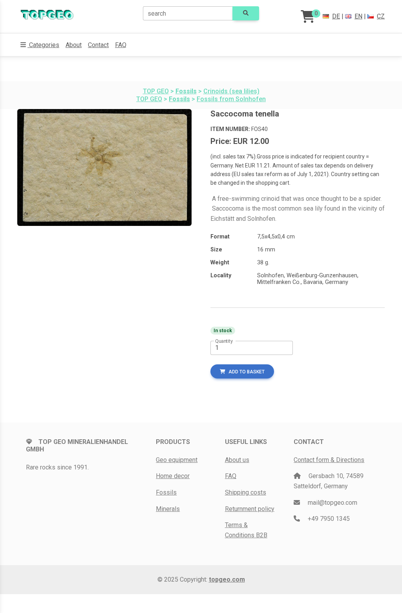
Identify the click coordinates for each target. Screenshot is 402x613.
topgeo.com (227, 579)
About (74, 45)
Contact (98, 45)
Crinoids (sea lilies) (231, 91)
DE (336, 16)
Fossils (166, 492)
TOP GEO (156, 91)
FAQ (120, 45)
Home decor (173, 476)
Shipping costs (245, 492)
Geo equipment (176, 460)
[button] (39, 45)
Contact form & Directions (329, 460)
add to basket (246, 372)
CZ (381, 16)
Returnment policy (249, 509)
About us (237, 460)
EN (358, 16)
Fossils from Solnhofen (231, 99)
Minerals (168, 509)
